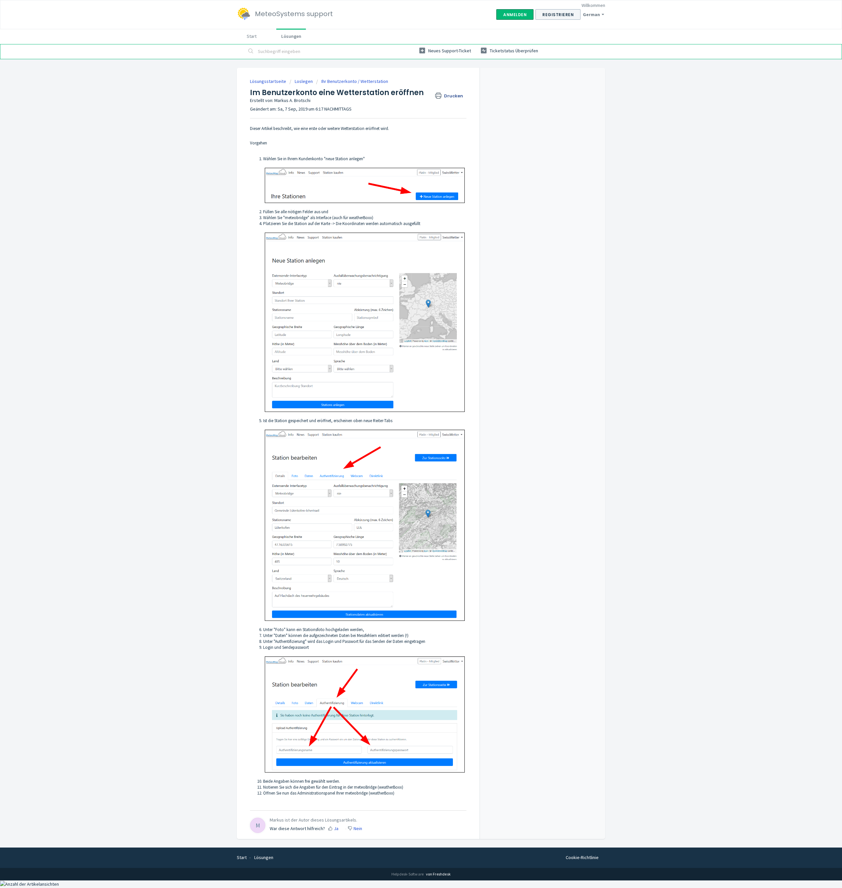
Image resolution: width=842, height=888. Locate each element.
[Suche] (251, 51)
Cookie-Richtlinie (582, 857)
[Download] (409, 368)
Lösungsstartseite (268, 81)
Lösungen (291, 36)
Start (252, 36)
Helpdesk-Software (408, 874)
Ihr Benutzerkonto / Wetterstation (354, 81)
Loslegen (304, 81)
